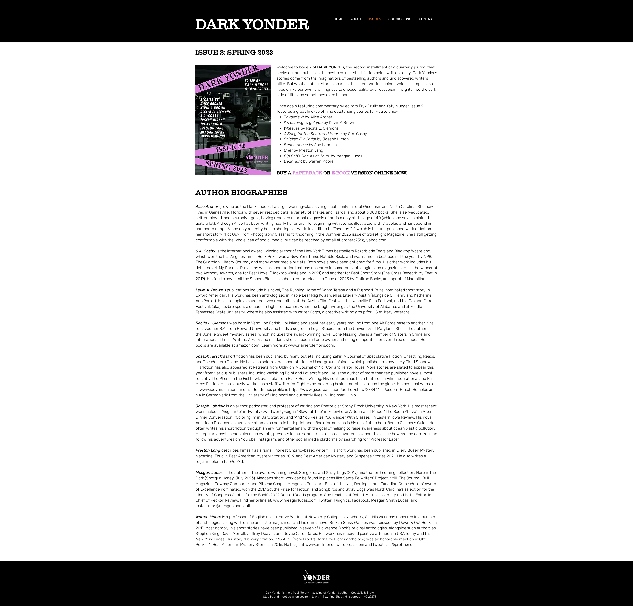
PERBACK (310, 172)
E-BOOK (341, 172)
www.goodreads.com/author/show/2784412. (342, 389)
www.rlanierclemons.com (311, 345)
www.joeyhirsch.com (219, 389)
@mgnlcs (342, 500)
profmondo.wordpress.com (340, 544)
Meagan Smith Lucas (390, 500)
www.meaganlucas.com (295, 500)
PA (296, 172)
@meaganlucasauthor (235, 505)
